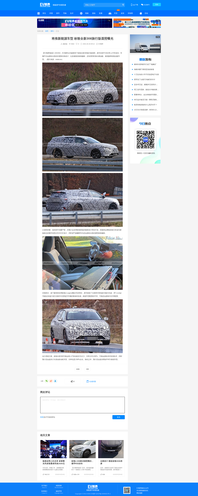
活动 (146, 13)
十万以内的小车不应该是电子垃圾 (146, 74)
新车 (58, 13)
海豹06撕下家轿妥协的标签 (144, 69)
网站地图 (139, 493)
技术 (71, 13)
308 (87, 369)
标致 (78, 369)
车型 (115, 13)
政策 (122, 13)
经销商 (130, 13)
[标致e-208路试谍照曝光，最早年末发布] (82, 449)
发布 (118, 417)
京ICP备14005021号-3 (103, 494)
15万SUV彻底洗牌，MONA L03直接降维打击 (150, 110)
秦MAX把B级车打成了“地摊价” (145, 64)
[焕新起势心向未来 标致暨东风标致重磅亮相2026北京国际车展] (53, 449)
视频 (86, 13)
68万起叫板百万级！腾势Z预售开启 (147, 100)
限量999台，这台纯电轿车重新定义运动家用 (150, 95)
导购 (65, 13)
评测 (51, 13)
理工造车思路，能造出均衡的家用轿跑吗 (149, 89)
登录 (156, 4)
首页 (47, 31)
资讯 (44, 13)
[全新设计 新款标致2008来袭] (111, 449)
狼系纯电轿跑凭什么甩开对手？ (145, 105)
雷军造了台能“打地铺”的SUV (144, 79)
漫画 (93, 13)
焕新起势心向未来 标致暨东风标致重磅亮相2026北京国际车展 (54, 463)
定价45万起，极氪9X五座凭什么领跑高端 (149, 84)
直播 (100, 13)
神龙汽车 (47, 474)
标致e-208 (76, 474)
